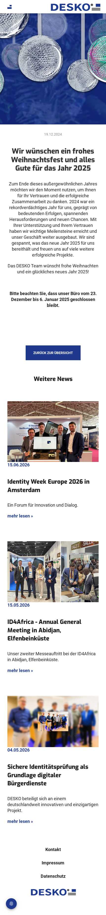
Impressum (53, 862)
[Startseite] (75, 7)
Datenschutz (53, 876)
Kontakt (53, 849)
